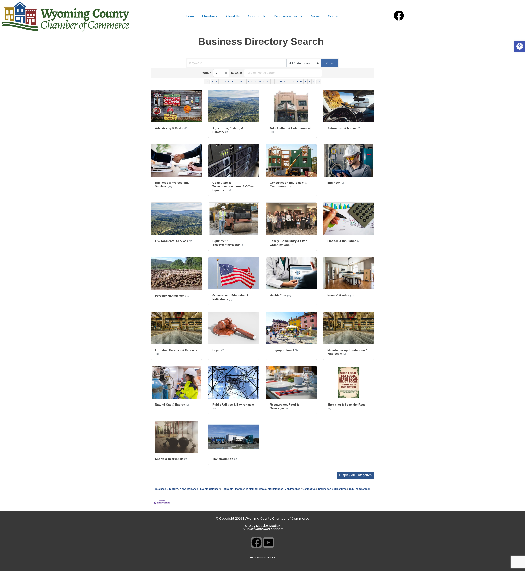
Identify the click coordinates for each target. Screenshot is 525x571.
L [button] (256, 81)
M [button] (260, 81)
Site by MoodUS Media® (263, 527)
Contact (334, 16)
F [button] (233, 81)
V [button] (297, 81)
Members (209, 16)
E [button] (228, 81)
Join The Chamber (359, 489)
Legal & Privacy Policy (262, 557)
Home (189, 16)
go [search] (331, 63)
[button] (355, 475)
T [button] (289, 81)
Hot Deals (227, 489)
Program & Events (288, 16)
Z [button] (313, 81)
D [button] (225, 81)
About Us (232, 16)
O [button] (268, 81)
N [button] (264, 81)
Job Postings (292, 489)
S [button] (285, 81)
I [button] (244, 81)
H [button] (241, 81)
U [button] (293, 81)
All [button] (319, 81)
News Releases (189, 489)
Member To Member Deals (250, 489)
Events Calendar (210, 489)
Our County (257, 16)
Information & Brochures (332, 489)
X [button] (305, 81)
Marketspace (275, 489)
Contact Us (309, 489)
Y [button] (309, 81)
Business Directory (166, 489)
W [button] (301, 81)
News (315, 16)
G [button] (237, 81)
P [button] (272, 81)
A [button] (212, 81)
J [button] (248, 81)
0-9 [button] (206, 81)
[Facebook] (399, 15)
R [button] (281, 81)
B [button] (216, 81)
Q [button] (277, 81)
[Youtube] (268, 542)
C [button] (220, 81)
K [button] (252, 81)
